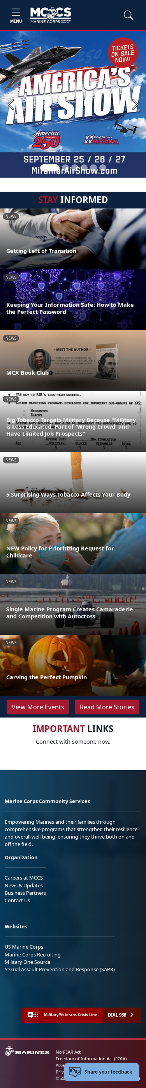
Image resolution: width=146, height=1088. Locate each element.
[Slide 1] (50, 167)
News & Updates (24, 885)
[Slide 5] (93, 167)
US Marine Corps (24, 946)
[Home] (50, 15)
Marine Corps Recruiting (33, 954)
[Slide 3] (74, 167)
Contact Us (17, 900)
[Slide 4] (84, 167)
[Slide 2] (65, 167)
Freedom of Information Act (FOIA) (91, 1058)
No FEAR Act (68, 1052)
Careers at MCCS (24, 877)
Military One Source (27, 961)
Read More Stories (107, 707)
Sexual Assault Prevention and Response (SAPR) (60, 969)
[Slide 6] (102, 167)
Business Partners (25, 892)
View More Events (38, 707)
